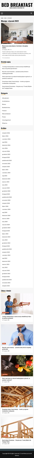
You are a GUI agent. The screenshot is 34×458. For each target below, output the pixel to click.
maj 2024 (4, 212)
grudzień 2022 (6, 243)
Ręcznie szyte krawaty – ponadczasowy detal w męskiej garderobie (15, 72)
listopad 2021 (6, 276)
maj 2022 (4, 258)
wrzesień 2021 (6, 282)
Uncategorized (6, 120)
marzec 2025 (5, 182)
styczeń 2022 (6, 270)
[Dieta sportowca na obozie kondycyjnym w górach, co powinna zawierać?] (17, 365)
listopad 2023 (6, 230)
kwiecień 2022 (6, 261)
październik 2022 (7, 249)
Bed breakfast (17, 4)
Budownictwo (11, 42)
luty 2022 (5, 267)
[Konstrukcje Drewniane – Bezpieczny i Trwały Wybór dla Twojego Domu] (17, 427)
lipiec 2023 (5, 233)
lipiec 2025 (5, 169)
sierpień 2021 (6, 285)
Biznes (4, 104)
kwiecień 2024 (6, 215)
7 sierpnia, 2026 (6, 381)
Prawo (4, 117)
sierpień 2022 (6, 252)
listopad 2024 (6, 194)
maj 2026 (4, 142)
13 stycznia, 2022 (6, 49)
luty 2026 (5, 148)
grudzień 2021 (6, 273)
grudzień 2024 (6, 191)
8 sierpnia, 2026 (6, 351)
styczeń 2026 (6, 151)
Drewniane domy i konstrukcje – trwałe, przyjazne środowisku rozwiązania (16, 82)
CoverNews (23, 453)
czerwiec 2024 (6, 209)
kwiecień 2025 (6, 178)
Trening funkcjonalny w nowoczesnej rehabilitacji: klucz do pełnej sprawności (16, 67)
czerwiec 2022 (6, 255)
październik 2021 (7, 279)
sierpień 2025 (6, 166)
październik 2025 (7, 160)
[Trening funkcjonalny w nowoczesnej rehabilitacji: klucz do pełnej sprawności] (17, 304)
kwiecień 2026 (6, 145)
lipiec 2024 (5, 206)
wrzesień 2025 (6, 163)
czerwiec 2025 (6, 172)
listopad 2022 (6, 246)
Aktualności (5, 98)
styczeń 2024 (6, 224)
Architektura (5, 42)
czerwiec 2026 (6, 139)
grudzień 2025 (6, 154)
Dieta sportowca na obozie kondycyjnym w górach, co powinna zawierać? (17, 77)
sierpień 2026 (6, 133)
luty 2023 (5, 240)
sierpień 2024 (6, 203)
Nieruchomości (19, 42)
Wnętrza (24, 42)
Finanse (4, 110)
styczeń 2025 (6, 188)
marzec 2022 (5, 264)
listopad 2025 (6, 157)
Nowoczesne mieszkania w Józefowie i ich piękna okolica (15, 47)
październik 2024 (7, 197)
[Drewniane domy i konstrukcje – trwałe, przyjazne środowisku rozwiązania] (17, 396)
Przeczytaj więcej (6, 57)
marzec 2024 (5, 218)
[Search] (31, 13)
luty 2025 (5, 185)
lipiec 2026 (5, 136)
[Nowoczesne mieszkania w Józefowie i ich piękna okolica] (17, 33)
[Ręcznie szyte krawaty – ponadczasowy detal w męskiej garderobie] (17, 334)
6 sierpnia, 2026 (6, 412)
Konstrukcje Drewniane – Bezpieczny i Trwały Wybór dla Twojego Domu (17, 87)
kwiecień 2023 (6, 237)
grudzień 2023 (6, 227)
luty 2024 (5, 221)
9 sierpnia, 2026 (6, 320)
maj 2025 (4, 175)
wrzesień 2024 (6, 200)
